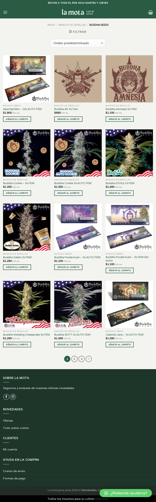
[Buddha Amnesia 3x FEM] (129, 78)
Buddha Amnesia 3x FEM (121, 109)
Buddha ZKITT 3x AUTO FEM (72, 334)
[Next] (89, 359)
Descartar (101, 499)
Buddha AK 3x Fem (66, 109)
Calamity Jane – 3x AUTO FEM (125, 334)
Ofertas (8, 420)
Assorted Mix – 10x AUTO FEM (22, 109)
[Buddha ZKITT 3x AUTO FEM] (78, 304)
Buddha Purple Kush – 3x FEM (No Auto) (127, 259)
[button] (126, 493)
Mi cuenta (10, 449)
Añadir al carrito (17, 119)
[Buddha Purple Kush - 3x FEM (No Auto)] (129, 227)
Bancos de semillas (72, 24)
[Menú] (5, 12)
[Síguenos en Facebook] (6, 397)
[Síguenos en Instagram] (13, 397)
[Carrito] (150, 12)
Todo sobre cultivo (16, 428)
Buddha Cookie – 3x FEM (19, 183)
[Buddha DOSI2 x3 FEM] (129, 153)
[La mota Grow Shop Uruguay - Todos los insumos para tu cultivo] (78, 12)
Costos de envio (14, 471)
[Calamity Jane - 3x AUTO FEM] (129, 304)
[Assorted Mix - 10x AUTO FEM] (26, 78)
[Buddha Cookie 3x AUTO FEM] (78, 153)
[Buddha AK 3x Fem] (78, 78)
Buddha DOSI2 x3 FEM (120, 183)
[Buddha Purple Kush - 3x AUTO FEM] (78, 227)
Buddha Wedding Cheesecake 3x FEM (26, 334)
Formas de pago (14, 478)
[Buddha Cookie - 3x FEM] (26, 153)
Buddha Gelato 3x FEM (17, 257)
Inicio (51, 24)
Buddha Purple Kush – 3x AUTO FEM (77, 257)
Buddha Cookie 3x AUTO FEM (73, 183)
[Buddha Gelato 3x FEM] (26, 227)
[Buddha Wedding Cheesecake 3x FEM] (26, 304)
